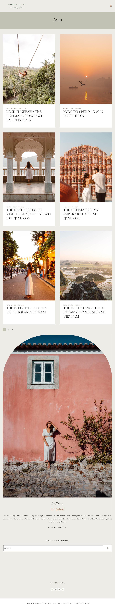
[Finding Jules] (17, 6)
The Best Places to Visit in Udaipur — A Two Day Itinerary (28, 215)
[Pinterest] (55, 589)
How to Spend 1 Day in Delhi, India (83, 114)
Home (13, 108)
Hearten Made (83, 603)
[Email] (62, 589)
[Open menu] (111, 6)
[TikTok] (59, 589)
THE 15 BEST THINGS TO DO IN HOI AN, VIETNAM (26, 311)
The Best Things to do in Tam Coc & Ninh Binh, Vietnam (84, 313)
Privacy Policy (69, 603)
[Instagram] (52, 589)
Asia (8, 108)
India (72, 108)
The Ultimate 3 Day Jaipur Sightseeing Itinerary (80, 215)
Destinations (57, 583)
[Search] (107, 548)
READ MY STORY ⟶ (57, 527)
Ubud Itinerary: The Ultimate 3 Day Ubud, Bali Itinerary (25, 116)
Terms (58, 603)
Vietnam (21, 305)
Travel (78, 108)
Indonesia (22, 108)
